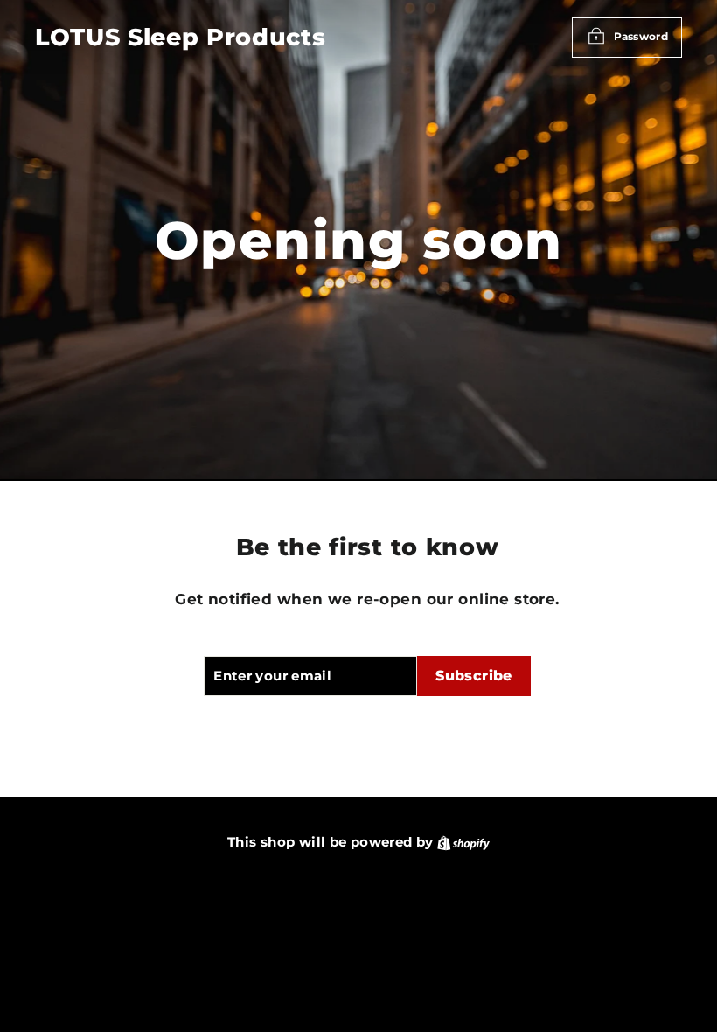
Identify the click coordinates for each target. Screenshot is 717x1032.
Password (641, 36)
